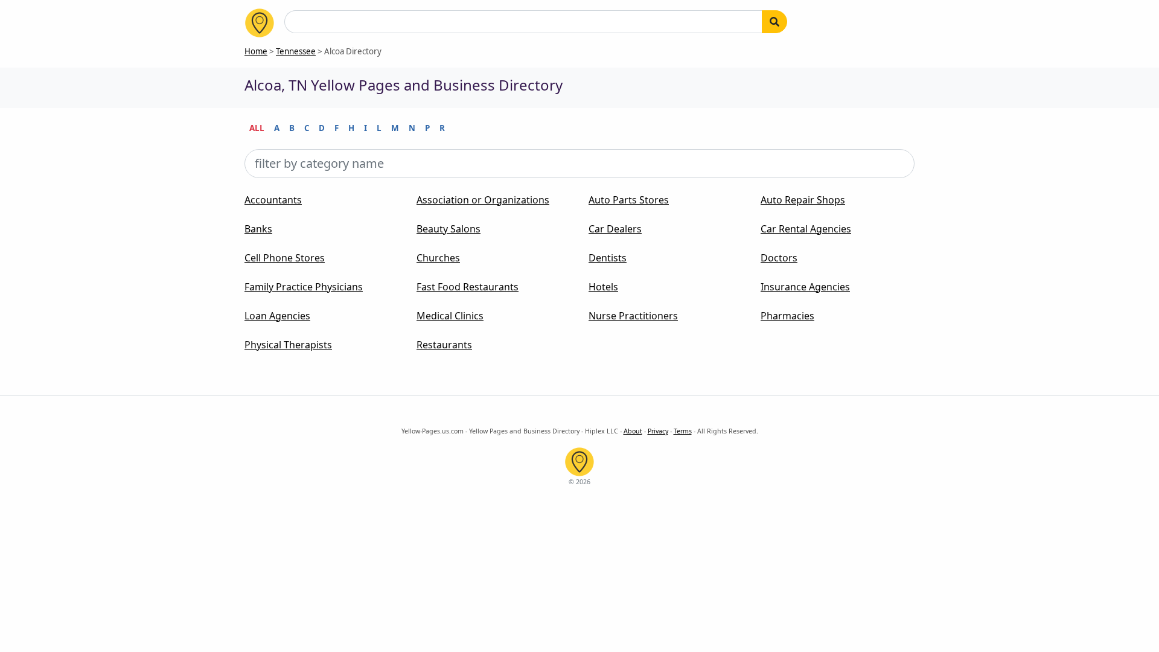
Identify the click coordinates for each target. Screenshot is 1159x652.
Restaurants (444, 344)
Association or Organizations (483, 199)
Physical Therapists (288, 344)
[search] (774, 21)
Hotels (603, 286)
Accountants (273, 199)
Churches (438, 257)
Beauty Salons (449, 228)
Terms (683, 431)
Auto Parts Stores (629, 199)
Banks (258, 228)
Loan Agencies (277, 315)
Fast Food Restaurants (468, 286)
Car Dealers (615, 228)
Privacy (658, 431)
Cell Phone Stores (284, 257)
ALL (256, 128)
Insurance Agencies (805, 286)
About (633, 431)
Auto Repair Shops (803, 199)
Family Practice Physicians (303, 286)
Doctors (779, 257)
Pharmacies (787, 315)
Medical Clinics (450, 315)
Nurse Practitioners (633, 315)
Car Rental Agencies (806, 228)
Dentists (608, 257)
